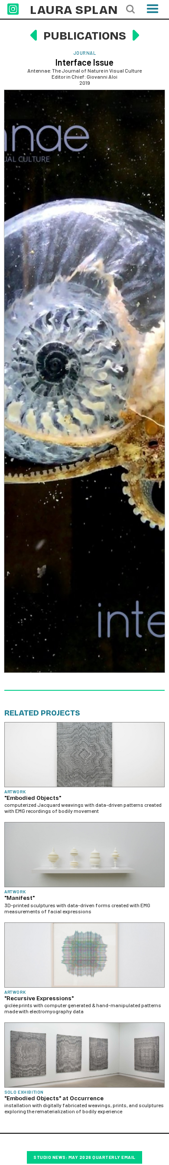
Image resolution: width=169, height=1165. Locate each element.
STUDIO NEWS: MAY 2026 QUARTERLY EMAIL (84, 1157)
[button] (152, 11)
